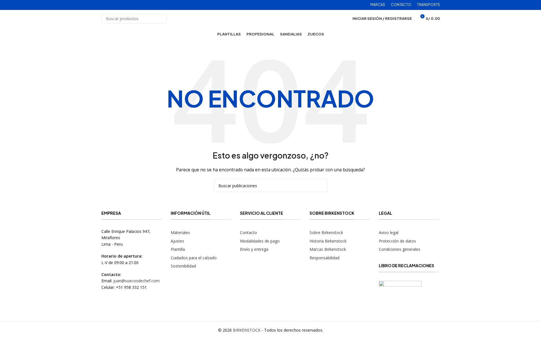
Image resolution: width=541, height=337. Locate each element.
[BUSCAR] (162, 19)
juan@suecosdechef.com (136, 280)
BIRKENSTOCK (246, 330)
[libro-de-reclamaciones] (400, 296)
